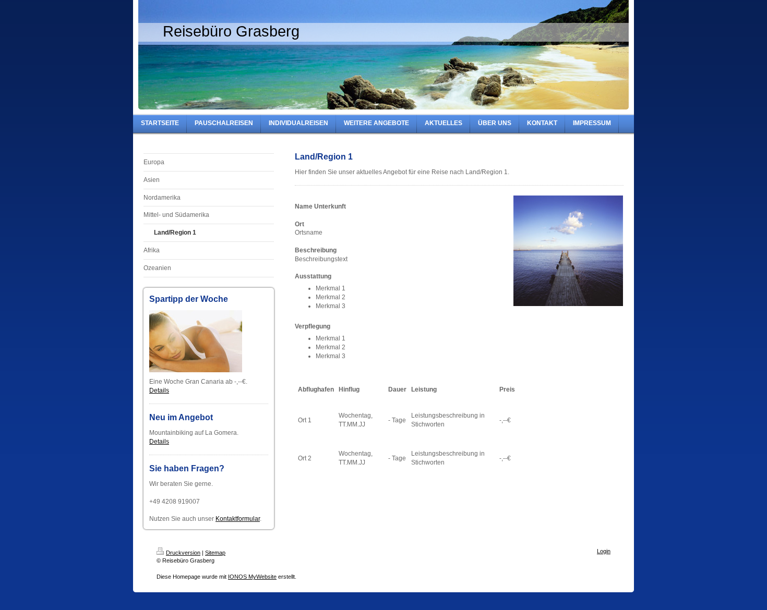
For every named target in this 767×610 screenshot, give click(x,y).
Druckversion (183, 553)
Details (159, 390)
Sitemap (215, 553)
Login (603, 551)
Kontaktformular (237, 518)
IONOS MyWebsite (252, 577)
